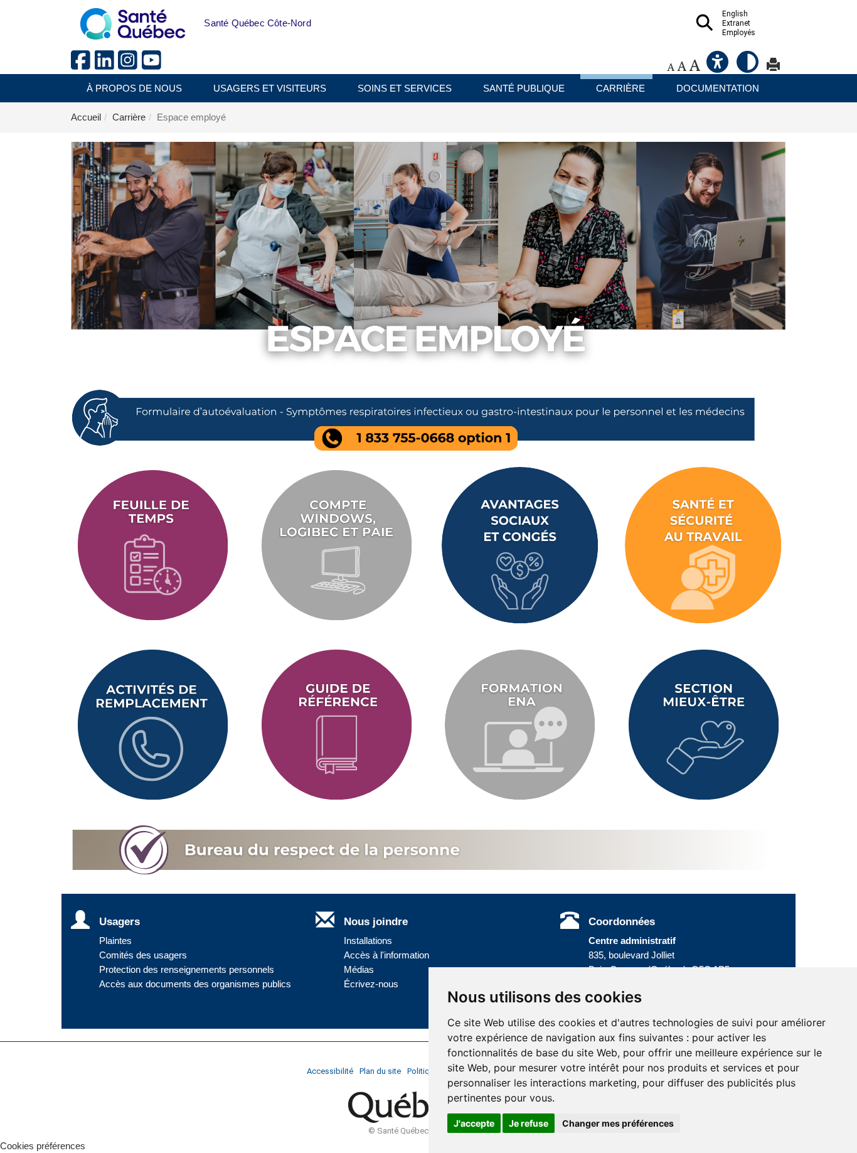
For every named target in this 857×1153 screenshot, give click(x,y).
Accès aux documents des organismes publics (195, 984)
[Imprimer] (773, 67)
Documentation (717, 88)
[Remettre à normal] (681, 67)
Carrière (620, 88)
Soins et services (405, 88)
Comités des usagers (143, 955)
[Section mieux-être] (704, 724)
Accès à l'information (386, 955)
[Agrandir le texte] (694, 67)
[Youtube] (152, 65)
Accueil (86, 117)
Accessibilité (330, 1071)
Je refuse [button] (528, 1123)
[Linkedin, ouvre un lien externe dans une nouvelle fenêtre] (107, 65)
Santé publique (524, 88)
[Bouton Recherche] (194, 16)
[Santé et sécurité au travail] (704, 546)
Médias (359, 970)
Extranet (736, 23)
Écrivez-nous (371, 984)
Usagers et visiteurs (269, 88)
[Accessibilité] (718, 67)
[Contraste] (748, 67)
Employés (738, 32)
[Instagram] (130, 65)
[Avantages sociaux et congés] (520, 546)
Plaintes (115, 941)
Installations (368, 941)
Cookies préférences (42, 1145)
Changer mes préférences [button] (618, 1123)
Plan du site (380, 1071)
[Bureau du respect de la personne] (428, 850)
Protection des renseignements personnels (186, 970)
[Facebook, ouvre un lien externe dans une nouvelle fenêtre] (83, 65)
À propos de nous (134, 88)
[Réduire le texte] (670, 67)
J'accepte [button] (474, 1123)
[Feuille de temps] (153, 545)
